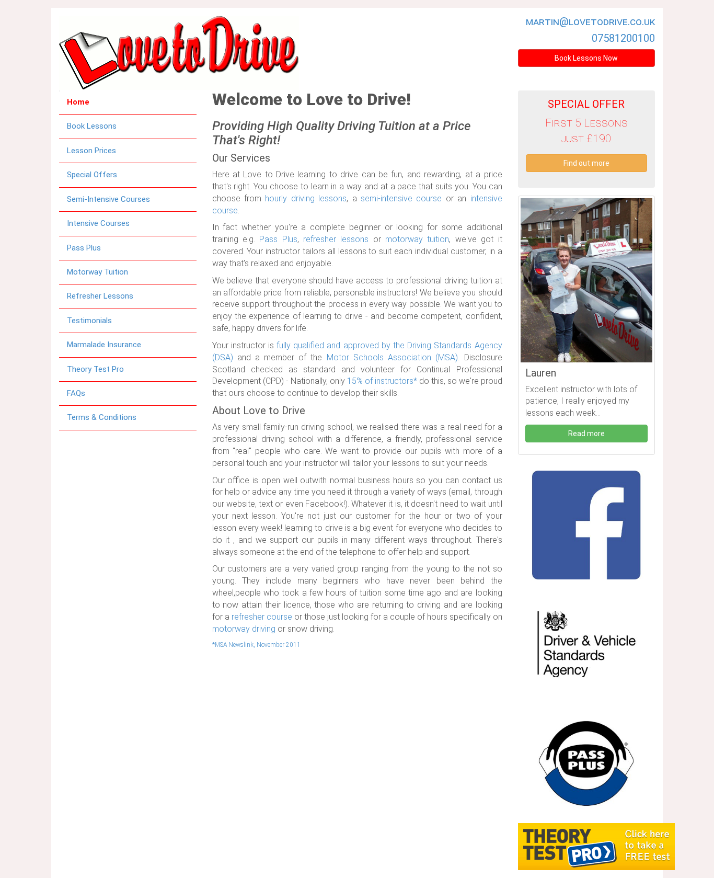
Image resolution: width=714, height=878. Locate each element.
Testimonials (89, 320)
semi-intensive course (401, 198)
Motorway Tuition (97, 272)
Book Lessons (92, 126)
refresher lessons (335, 239)
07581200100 (623, 38)
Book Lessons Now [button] (586, 58)
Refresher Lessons (100, 296)
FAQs (76, 393)
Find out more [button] (586, 163)
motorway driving (243, 629)
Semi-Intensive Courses (108, 199)
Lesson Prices (91, 150)
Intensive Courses (98, 223)
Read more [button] (586, 433)
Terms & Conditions (101, 417)
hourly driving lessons (306, 198)
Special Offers (92, 174)
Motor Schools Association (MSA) (392, 357)
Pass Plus (84, 248)
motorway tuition (417, 239)
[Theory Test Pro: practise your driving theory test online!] (596, 845)
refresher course (262, 617)
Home (78, 102)
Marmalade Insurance (104, 344)
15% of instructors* (382, 381)
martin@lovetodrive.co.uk (590, 21)
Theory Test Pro (95, 369)
